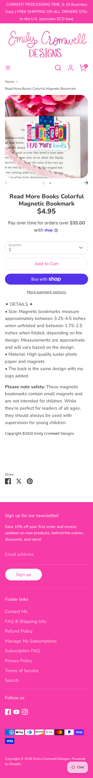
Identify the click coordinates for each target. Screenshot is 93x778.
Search (12, 680)
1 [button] (43, 183)
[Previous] (6, 182)
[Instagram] (25, 712)
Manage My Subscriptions (31, 641)
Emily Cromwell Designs (51, 758)
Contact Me (16, 611)
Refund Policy (18, 631)
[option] (46, 136)
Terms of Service (21, 671)
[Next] (86, 182)
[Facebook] (8, 712)
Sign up (23, 574)
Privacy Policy (18, 661)
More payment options (46, 292)
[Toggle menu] (8, 68)
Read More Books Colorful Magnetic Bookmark (40, 88)
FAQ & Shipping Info (25, 621)
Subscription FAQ (22, 651)
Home (9, 81)
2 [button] (50, 183)
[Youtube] (16, 712)
